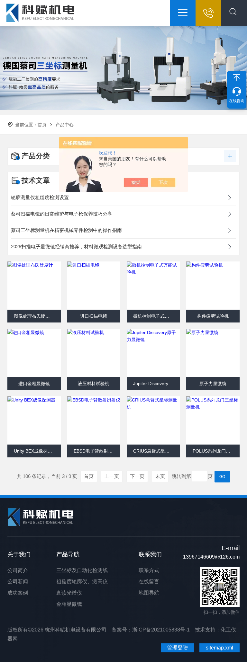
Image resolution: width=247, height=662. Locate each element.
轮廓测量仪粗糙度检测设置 (40, 197)
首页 (42, 124)
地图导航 (149, 593)
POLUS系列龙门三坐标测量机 (216, 451)
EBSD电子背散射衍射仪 (97, 451)
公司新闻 (17, 581)
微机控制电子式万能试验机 (156, 316)
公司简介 (17, 570)
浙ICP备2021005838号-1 (161, 629)
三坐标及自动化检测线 (82, 570)
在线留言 (149, 581)
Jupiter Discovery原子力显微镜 (156, 383)
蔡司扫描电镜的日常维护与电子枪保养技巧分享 (61, 213)
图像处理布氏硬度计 (34, 316)
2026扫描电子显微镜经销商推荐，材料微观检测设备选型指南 (76, 246)
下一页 (137, 476)
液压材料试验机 (93, 383)
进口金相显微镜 (34, 383)
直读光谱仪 (69, 593)
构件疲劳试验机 (213, 316)
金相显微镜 (69, 604)
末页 (160, 476)
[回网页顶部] (237, 77)
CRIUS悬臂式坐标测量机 (156, 451)
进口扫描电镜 (93, 316)
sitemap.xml (219, 647)
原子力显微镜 (212, 383)
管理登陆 (177, 647)
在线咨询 (236, 101)
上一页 (112, 476)
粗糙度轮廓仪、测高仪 (82, 581)
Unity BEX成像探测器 (35, 451)
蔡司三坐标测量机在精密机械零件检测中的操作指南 (66, 230)
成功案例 (17, 593)
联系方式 (149, 570)
